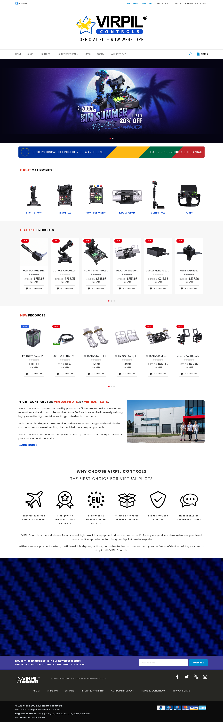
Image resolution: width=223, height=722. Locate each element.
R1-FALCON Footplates (127, 356)
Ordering (52, 690)
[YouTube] (196, 677)
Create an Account (196, 3)
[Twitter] (186, 677)
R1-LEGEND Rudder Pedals (158, 356)
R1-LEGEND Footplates (96, 356)
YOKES (189, 212)
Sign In (177, 3)
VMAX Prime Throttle (96, 270)
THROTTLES (65, 212)
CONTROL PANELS (96, 212)
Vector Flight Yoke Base (158, 270)
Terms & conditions (153, 690)
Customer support (123, 690)
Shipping (70, 690)
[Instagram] (205, 677)
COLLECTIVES (158, 212)
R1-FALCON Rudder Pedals (127, 270)
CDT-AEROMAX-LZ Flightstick (65, 270)
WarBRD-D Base (189, 270)
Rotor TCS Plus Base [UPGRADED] (34, 270)
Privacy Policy (181, 690)
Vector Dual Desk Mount (189, 356)
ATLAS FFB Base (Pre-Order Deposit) (34, 356)
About (36, 690)
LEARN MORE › (27, 445)
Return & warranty (93, 690)
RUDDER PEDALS (127, 212)
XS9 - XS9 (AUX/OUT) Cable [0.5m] (65, 356)
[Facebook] (177, 677)
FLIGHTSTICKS (34, 212)
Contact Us (162, 3)
